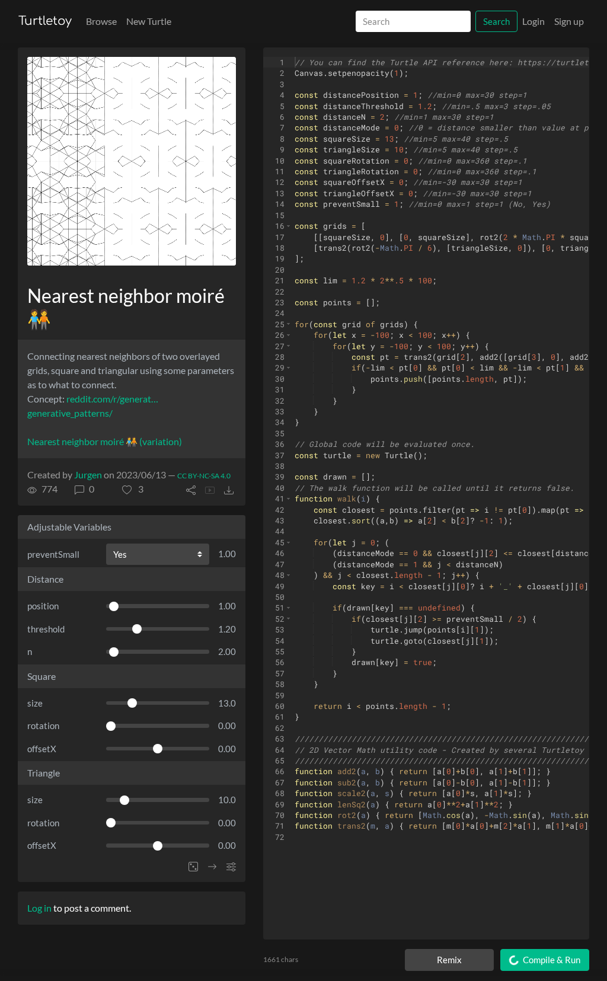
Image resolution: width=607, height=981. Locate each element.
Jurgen (88, 474)
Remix (449, 959)
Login (533, 21)
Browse (101, 21)
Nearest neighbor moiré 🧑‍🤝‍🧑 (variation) (104, 441)
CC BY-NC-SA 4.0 (204, 475)
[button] (132, 489)
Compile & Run (550, 959)
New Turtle (148, 21)
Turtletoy (45, 21)
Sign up (569, 21)
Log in (39, 907)
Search (496, 21)
